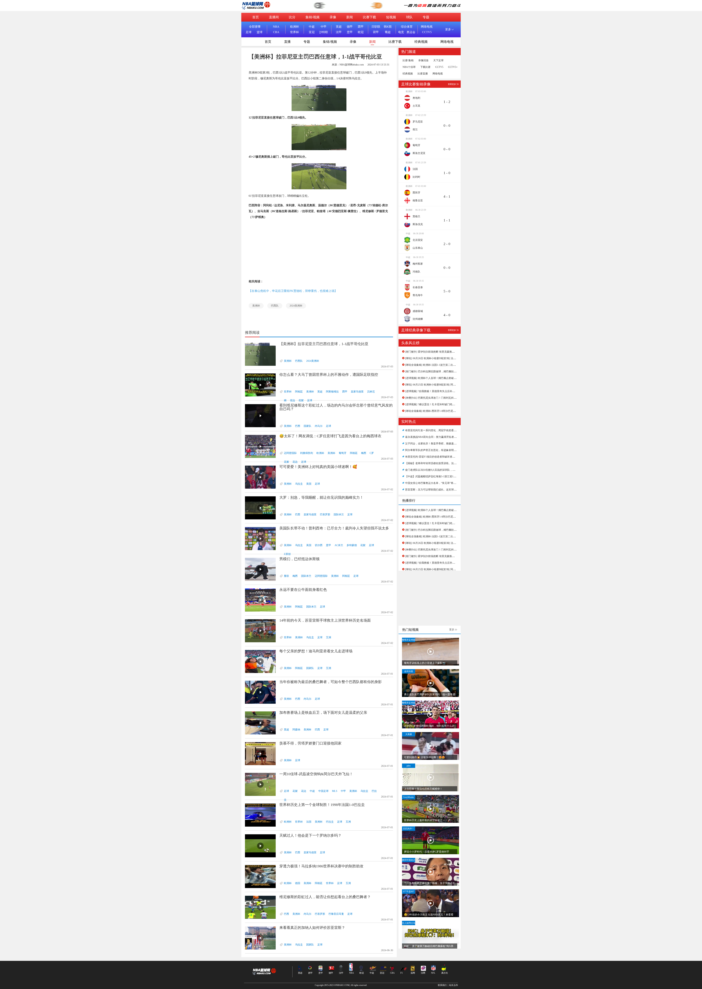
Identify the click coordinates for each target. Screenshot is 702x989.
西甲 (361, 26)
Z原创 (287, 554)
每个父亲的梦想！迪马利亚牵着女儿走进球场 (315, 651)
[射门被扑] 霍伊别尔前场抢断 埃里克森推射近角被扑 (435, 351)
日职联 (375, 26)
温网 (413, 973)
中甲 (324, 26)
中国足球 (323, 791)
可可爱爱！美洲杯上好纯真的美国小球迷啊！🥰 (318, 467)
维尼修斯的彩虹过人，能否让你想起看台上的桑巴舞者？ (325, 897)
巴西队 (275, 305)
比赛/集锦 (408, 60)
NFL (433, 973)
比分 (292, 17)
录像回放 (423, 60)
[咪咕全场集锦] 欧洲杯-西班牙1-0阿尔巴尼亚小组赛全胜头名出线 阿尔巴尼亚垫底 (451, 411)
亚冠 (312, 32)
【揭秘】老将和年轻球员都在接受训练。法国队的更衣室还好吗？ (442, 463)
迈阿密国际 (290, 453)
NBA (276, 26)
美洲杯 (256, 305)
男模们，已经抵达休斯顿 (299, 559)
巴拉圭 (330, 821)
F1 (401, 973)
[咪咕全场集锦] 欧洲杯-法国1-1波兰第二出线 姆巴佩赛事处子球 (441, 365)
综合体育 (407, 26)
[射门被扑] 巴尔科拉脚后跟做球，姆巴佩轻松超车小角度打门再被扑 (443, 371)
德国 (297, 883)
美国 (308, 483)
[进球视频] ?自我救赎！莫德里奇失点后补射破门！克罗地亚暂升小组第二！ (448, 391)
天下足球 (438, 60)
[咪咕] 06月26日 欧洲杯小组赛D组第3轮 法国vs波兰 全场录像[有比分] (444, 358)
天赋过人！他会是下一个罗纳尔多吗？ (310, 835)
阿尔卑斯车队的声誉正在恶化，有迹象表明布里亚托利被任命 (439, 450)
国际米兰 (339, 514)
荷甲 (376, 32)
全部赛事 (255, 26)
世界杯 (294, 32)
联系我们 (442, 985)
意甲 (350, 32)
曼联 (286, 576)
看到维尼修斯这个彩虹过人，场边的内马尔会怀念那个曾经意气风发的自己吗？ (336, 407)
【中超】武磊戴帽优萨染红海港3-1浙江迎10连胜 (432, 476)
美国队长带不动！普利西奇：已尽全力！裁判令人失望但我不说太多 (334, 528)
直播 (287, 42)
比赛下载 (369, 17)
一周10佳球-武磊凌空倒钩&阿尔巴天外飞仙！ (316, 774)
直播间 (274, 17)
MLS (334, 791)
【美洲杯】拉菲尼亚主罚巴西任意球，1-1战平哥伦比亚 (323, 344)
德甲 (350, 26)
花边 (292, 400)
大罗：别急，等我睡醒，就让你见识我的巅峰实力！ (321, 497)
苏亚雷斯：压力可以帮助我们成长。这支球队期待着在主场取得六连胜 (444, 489)
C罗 (372, 453)
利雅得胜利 (306, 453)
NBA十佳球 (409, 67)
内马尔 (318, 426)
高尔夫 (444, 973)
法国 (308, 821)
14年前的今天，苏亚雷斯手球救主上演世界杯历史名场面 (325, 620)
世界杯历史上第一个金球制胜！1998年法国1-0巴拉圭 (322, 805)
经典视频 (421, 42)
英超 (339, 26)
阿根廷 (299, 391)
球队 (409, 17)
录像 (333, 17)
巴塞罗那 (325, 514)
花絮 (301, 400)
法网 (423, 973)
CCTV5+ (453, 67)
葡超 (388, 32)
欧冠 (361, 32)
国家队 (307, 426)
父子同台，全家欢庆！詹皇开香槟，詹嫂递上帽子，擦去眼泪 (439, 443)
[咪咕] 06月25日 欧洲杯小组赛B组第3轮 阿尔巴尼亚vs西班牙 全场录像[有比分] (449, 384)
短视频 (391, 17)
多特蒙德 (352, 545)
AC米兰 (339, 545)
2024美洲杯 (296, 305)
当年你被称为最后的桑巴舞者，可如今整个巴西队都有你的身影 (330, 682)
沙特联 (323, 32)
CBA (276, 32)
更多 (451, 629)
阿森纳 (296, 729)
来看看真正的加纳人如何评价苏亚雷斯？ (312, 928)
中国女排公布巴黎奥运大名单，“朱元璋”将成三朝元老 (435, 483)
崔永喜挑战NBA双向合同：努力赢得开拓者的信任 (433, 437)
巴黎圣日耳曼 (336, 914)
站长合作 (453, 985)
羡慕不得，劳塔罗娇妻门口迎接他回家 (310, 743)
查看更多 (452, 84)
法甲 (339, 32)
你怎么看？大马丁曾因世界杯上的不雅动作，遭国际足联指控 (328, 375)
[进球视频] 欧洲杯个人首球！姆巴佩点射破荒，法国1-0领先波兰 (441, 378)
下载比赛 (425, 67)
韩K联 (388, 26)
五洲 (328, 637)
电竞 (401, 32)
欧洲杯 (294, 26)
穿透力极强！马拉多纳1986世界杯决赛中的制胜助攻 (321, 866)
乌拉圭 (299, 483)
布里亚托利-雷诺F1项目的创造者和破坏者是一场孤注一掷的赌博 (441, 456)
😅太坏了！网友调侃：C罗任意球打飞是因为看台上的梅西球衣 (330, 436)
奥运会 (411, 32)
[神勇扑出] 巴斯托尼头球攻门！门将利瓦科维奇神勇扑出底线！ (441, 397)
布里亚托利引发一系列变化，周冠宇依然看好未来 (433, 430)
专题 (426, 17)
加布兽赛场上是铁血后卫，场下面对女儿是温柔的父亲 (323, 712)
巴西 (297, 426)
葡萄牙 (342, 453)
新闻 (349, 17)
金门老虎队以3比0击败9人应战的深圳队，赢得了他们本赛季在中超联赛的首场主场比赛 (454, 470)
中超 (312, 26)
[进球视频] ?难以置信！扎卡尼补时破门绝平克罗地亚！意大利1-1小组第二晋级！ (451, 404)
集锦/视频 (312, 17)
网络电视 (427, 26)
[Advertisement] (319, 249)
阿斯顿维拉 (332, 391)
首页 (255, 17)
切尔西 (318, 545)
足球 (249, 32)
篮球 (260, 32)
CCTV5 (427, 32)
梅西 (363, 453)
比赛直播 (423, 73)
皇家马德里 (357, 391)
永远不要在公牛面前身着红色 (303, 590)
